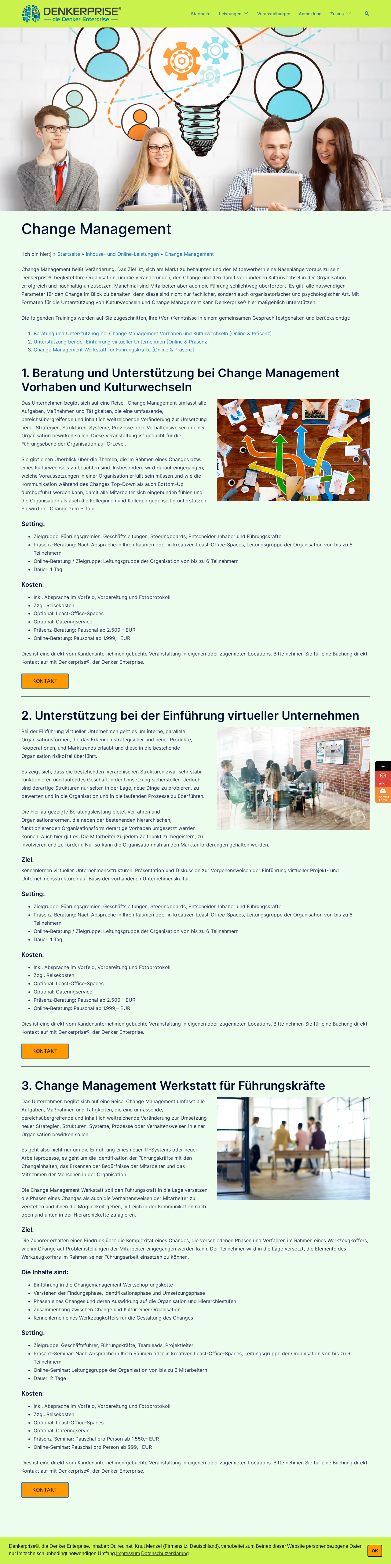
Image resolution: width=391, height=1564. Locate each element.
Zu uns (337, 13)
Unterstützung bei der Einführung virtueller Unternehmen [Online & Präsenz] (121, 342)
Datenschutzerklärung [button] (165, 1553)
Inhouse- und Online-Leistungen (122, 254)
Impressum (128, 1553)
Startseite (200, 13)
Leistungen (230, 13)
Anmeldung (310, 13)
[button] (367, 13)
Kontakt (45, 681)
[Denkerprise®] (71, 13)
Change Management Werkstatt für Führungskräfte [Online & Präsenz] (114, 350)
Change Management (189, 254)
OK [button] (375, 1550)
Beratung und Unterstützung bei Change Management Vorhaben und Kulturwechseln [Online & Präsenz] (153, 333)
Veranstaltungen (273, 13)
